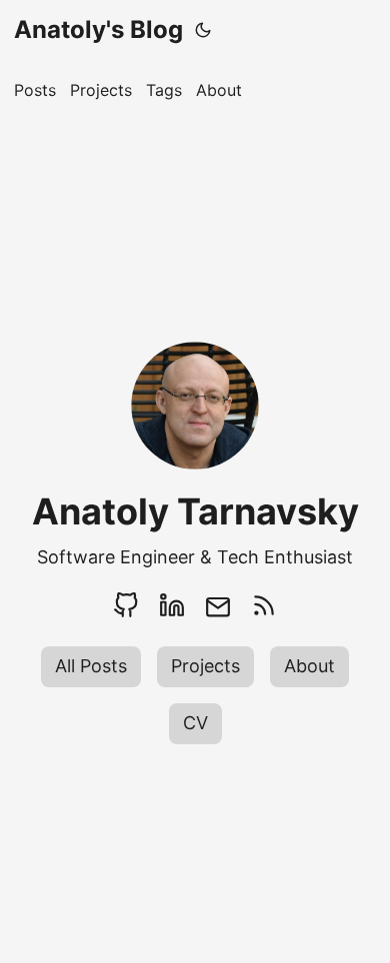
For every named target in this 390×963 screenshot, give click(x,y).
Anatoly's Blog (98, 29)
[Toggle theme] (203, 30)
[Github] (126, 605)
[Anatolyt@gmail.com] (218, 605)
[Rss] (264, 605)
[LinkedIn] (172, 605)
